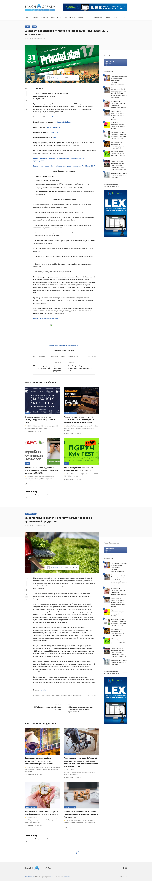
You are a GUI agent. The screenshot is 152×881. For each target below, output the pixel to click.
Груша (54, 137)
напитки (63, 356)
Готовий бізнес (98, 17)
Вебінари (80, 17)
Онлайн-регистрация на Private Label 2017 (64, 345)
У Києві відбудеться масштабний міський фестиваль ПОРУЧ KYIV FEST (80, 469)
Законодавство (55, 17)
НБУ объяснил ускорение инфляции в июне (47, 708)
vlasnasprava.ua (57, 78)
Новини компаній (70, 412)
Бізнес (27, 26)
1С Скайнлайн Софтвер (63, 122)
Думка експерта (69, 17)
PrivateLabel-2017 (43, 356)
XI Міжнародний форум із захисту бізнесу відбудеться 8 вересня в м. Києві (40, 419)
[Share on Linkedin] (26, 109)
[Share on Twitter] (26, 105)
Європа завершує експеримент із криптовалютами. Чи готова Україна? (117, 145)
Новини (35, 17)
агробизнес (36, 695)
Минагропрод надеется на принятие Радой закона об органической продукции (47, 368)
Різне (107, 17)
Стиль (115, 17)
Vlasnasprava (30, 431)
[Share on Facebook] (26, 100)
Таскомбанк (56, 117)
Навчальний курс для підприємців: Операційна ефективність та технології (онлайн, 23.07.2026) (42, 470)
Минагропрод (46, 695)
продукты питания (73, 356)
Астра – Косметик (53, 127)
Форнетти (54, 132)
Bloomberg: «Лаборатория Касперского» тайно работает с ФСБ (80, 368)
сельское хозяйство (39, 698)
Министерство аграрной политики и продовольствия (67, 695)
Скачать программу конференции (45, 318)
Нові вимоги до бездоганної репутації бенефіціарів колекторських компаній (118, 104)
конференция (54, 356)
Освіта (88, 17)
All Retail (43, 690)
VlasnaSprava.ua (29, 876)
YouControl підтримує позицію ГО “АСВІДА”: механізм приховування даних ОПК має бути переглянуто (79, 419)
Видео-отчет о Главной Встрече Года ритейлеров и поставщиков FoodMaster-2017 (64, 166)
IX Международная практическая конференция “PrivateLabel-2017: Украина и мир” (80, 709)
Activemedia (66, 876)
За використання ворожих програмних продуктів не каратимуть (119, 175)
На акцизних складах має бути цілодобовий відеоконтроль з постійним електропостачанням (119, 80)
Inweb (51, 876)
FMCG (34, 356)
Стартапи (45, 17)
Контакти (124, 876)
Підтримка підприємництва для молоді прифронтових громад (117, 125)
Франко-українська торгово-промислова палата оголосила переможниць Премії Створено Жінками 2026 (118, 165)
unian (49, 599)
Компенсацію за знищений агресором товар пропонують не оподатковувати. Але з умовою (118, 115)
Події (34, 26)
